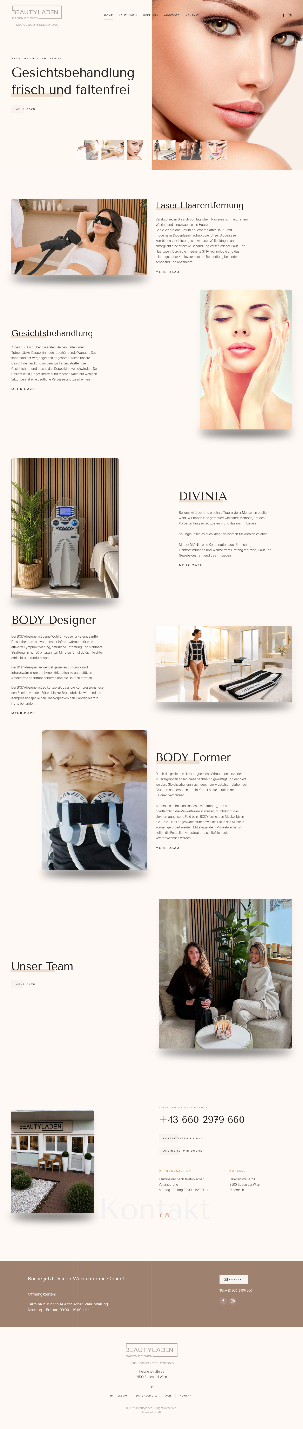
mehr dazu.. (26, 109)
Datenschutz (146, 1395)
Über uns (150, 15)
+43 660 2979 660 (202, 1119)
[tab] (87, 150)
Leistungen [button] (128, 15)
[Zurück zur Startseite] (37, 15)
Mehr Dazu (168, 272)
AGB (168, 1395)
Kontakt (192, 15)
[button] (151, 1387)
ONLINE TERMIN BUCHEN (184, 1150)
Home (108, 15)
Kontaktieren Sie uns (183, 1138)
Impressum (119, 1395)
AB (159, 1412)
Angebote (171, 15)
